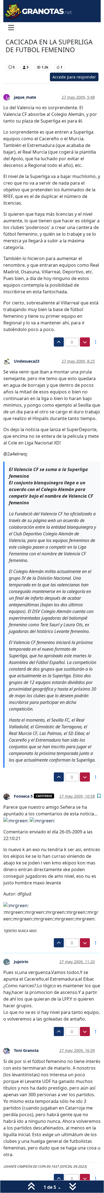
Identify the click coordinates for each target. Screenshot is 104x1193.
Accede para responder (74, 77)
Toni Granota (26, 1050)
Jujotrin (21, 961)
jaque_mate (25, 97)
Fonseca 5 (23, 796)
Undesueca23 (26, 361)
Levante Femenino (22, 59)
